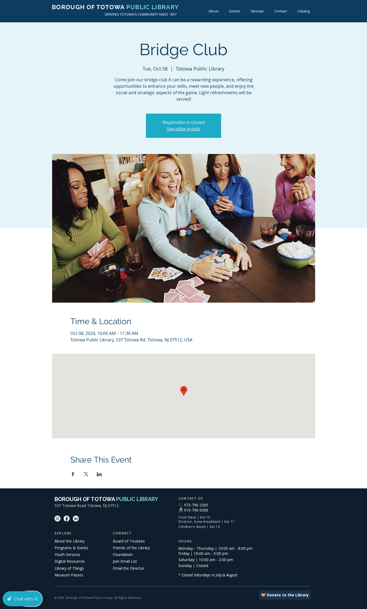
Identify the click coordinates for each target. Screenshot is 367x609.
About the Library (70, 541)
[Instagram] (57, 519)
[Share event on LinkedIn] (99, 474)
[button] (234, 11)
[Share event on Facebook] (72, 474)
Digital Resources (70, 561)
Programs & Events (71, 547)
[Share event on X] (86, 474)
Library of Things (69, 568)
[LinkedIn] (76, 519)
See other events (183, 128)
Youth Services (67, 554)
